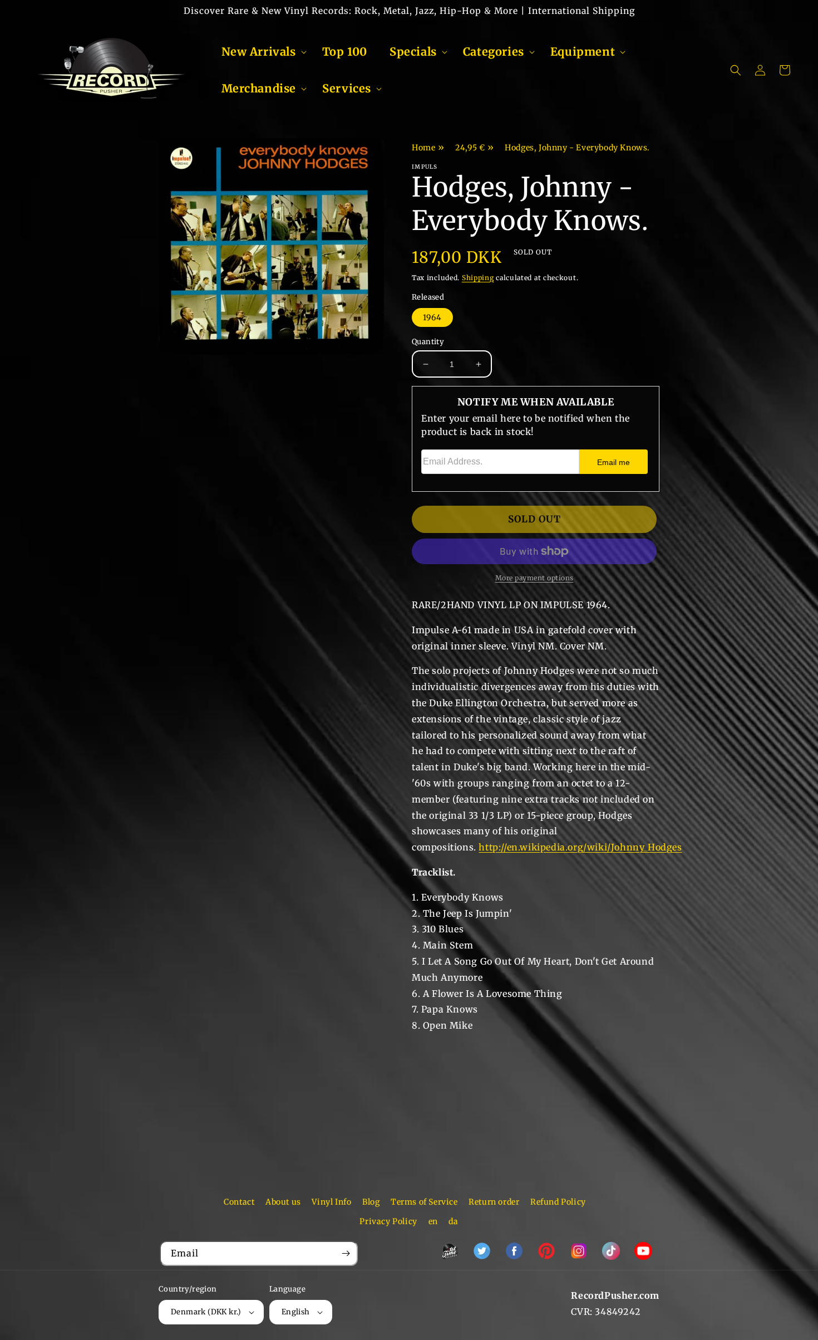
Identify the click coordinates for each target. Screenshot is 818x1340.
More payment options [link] (534, 578)
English (296, 1312)
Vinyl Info (331, 1202)
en (433, 1221)
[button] (260, 51)
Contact (239, 1202)
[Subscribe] (345, 1253)
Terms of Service (424, 1202)
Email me (613, 462)
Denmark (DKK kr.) (206, 1312)
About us (283, 1202)
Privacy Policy (388, 1221)
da (453, 1221)
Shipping (478, 277)
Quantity (428, 341)
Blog (371, 1202)
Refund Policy (558, 1202)
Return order (494, 1202)
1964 (432, 317)
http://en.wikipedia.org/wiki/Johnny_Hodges (580, 847)
